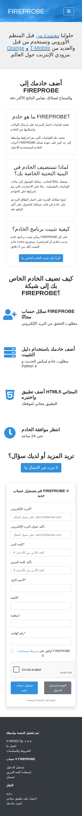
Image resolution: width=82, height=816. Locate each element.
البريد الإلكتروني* (21, 509)
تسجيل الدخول (15, 767)
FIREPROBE (26, 11)
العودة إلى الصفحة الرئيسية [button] (41, 700)
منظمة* (15, 615)
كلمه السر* (17, 544)
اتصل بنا (11, 746)
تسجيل (10, 777)
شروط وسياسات (27, 651)
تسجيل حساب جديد (24, 688)
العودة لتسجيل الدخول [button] (57, 688)
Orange (15, 48)
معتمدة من (47, 35)
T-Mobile (40, 48)
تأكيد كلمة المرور (21, 562)
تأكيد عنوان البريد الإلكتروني (28, 526)
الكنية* (15, 597)
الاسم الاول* (18, 580)
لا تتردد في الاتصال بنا (41, 468)
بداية (9, 793)
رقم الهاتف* (18, 633)
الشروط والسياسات (18, 750)
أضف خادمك (14, 803)
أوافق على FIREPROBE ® (43, 653)
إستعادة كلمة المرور (18, 772)
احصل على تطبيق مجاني (21, 798)
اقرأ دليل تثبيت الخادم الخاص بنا (41, 258)
